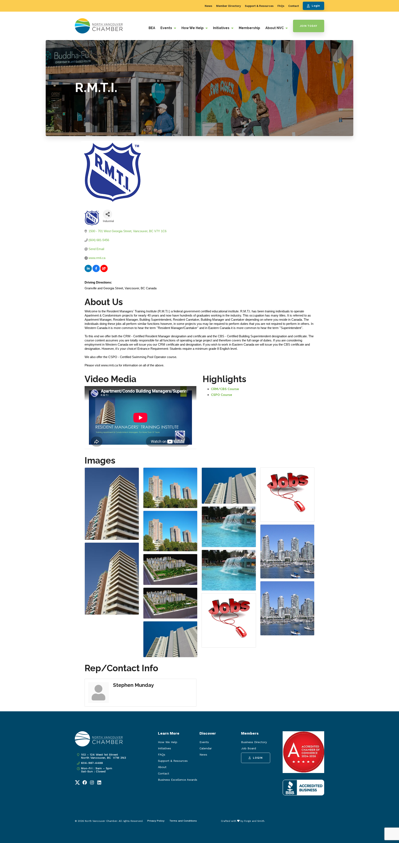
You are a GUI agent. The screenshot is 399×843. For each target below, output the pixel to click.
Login (316, 5)
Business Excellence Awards (177, 779)
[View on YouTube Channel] (104, 271)
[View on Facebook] (96, 271)
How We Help (192, 28)
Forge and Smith (254, 821)
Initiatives (221, 28)
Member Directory (228, 5)
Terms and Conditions (183, 820)
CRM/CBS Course (225, 389)
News (208, 5)
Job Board (248, 748)
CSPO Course (221, 395)
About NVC (274, 28)
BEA (152, 28)
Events (166, 28)
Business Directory (254, 742)
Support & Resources (259, 5)
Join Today (308, 26)
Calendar (206, 748)
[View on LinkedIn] (88, 271)
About (162, 767)
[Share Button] (107, 214)
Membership (249, 28)
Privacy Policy (155, 820)
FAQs (280, 5)
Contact (293, 5)
